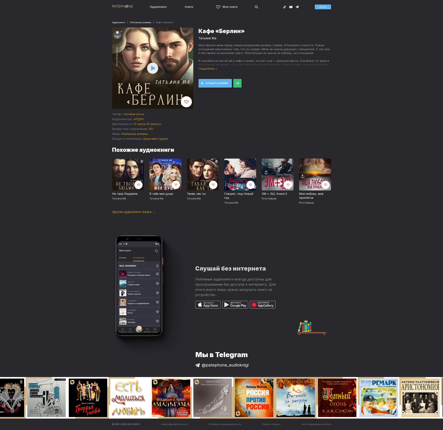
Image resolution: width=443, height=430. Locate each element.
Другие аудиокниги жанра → (133, 212)
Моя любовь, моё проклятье (311, 196)
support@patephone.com (174, 424)
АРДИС (139, 119)
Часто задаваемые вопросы (316, 424)
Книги (189, 6)
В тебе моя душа (161, 193)
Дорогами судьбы (155, 138)
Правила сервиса (271, 424)
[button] (323, 7)
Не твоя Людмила (124, 193)
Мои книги (230, 6)
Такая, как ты (196, 193)
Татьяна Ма (207, 38)
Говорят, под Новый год (238, 196)
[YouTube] (291, 6)
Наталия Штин (134, 114)
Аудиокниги (158, 6)
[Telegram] (297, 6)
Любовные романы (140, 22)
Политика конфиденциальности (225, 424)
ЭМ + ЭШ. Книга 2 (274, 193)
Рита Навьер (269, 198)
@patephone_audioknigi (225, 365)
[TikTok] (285, 6)
